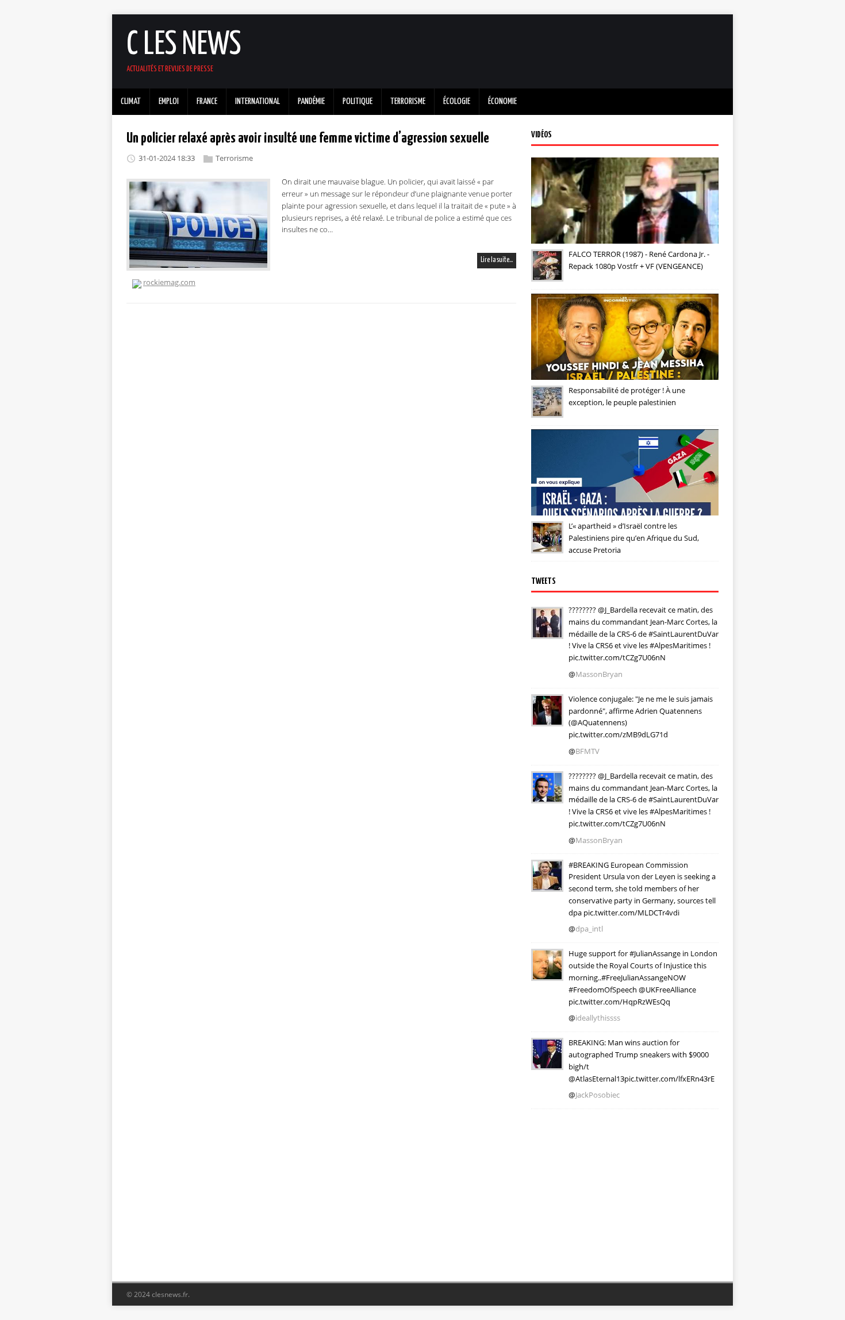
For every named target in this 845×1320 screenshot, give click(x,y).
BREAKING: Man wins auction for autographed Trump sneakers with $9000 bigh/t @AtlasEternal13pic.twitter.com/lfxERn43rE (642, 1060)
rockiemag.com (169, 282)
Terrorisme (234, 158)
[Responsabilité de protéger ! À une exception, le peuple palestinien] (547, 410)
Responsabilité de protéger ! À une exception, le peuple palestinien (627, 396)
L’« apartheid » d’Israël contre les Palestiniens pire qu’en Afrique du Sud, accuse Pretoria (634, 538)
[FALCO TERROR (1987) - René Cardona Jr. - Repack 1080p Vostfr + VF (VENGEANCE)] (547, 273)
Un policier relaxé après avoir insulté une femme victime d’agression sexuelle (307, 138)
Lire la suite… (497, 260)
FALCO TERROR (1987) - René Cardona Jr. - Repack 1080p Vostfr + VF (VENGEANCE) (639, 260)
